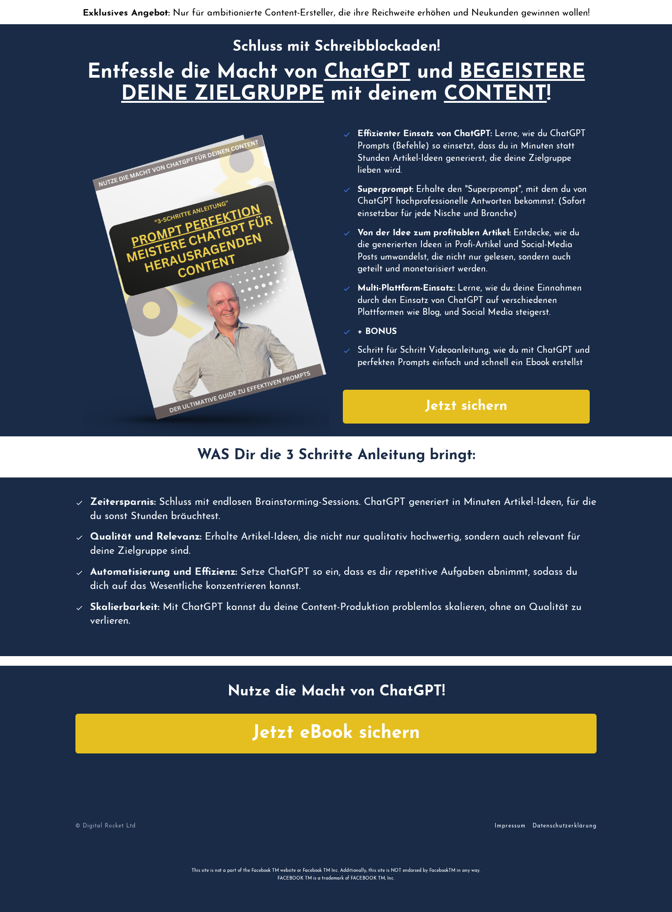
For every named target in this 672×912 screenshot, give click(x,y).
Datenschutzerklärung (565, 826)
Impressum (510, 826)
